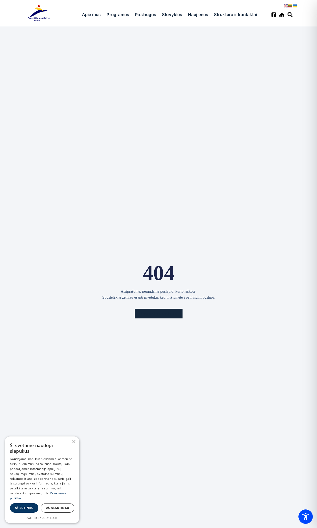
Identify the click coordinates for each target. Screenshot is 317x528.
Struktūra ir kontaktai (235, 14)
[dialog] (42, 479)
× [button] (74, 442)
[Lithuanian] (290, 5)
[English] (286, 5)
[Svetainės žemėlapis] (282, 14)
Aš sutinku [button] (24, 508)
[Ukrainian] (295, 5)
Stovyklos (172, 14)
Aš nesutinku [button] (57, 508)
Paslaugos (145, 14)
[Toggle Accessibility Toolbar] (305, 516)
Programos (117, 14)
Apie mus (91, 14)
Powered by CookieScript (42, 518)
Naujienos (198, 14)
